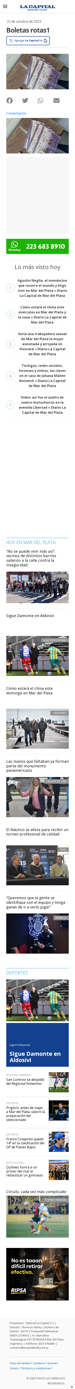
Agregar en (28, 40)
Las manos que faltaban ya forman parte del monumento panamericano (37, 766)
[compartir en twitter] (30, 101)
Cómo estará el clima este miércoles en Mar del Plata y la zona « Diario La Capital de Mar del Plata (38, 315)
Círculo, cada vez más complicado (36, 1191)
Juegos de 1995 (56, 781)
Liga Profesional (20, 1045)
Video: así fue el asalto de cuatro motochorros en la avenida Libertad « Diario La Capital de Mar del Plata (37, 405)
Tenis (63, 849)
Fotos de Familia (20, 1363)
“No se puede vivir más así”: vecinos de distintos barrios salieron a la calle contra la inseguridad (31, 558)
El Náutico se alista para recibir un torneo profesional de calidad (37, 832)
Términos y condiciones (36, 1368)
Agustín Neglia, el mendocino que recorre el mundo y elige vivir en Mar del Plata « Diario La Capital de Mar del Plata (38, 288)
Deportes (12, 1103)
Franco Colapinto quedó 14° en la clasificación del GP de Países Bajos (25, 1143)
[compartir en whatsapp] (45, 101)
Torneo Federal (56, 1200)
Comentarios (16, 113)
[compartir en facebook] (14, 101)
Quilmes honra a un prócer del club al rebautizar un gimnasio (24, 1171)
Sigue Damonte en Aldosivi (30, 615)
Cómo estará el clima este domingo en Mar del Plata (29, 690)
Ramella (61, 918)
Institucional (15, 1162)
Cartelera (39, 1363)
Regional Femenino (18, 1075)
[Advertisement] (37, 195)
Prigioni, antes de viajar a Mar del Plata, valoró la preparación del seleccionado (25, 1113)
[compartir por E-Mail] (61, 101)
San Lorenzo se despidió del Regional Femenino (25, 1081)
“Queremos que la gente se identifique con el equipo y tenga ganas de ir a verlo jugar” (35, 902)
